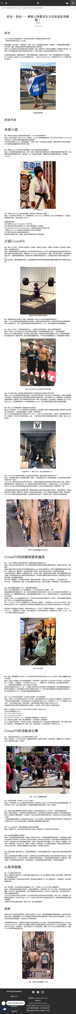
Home (4, 8)
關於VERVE (14, 996)
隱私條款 (14, 1011)
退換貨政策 (14, 1006)
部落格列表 (10, 8)
